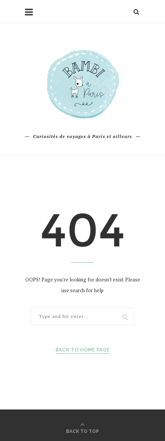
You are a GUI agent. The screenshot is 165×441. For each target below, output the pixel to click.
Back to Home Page (83, 350)
